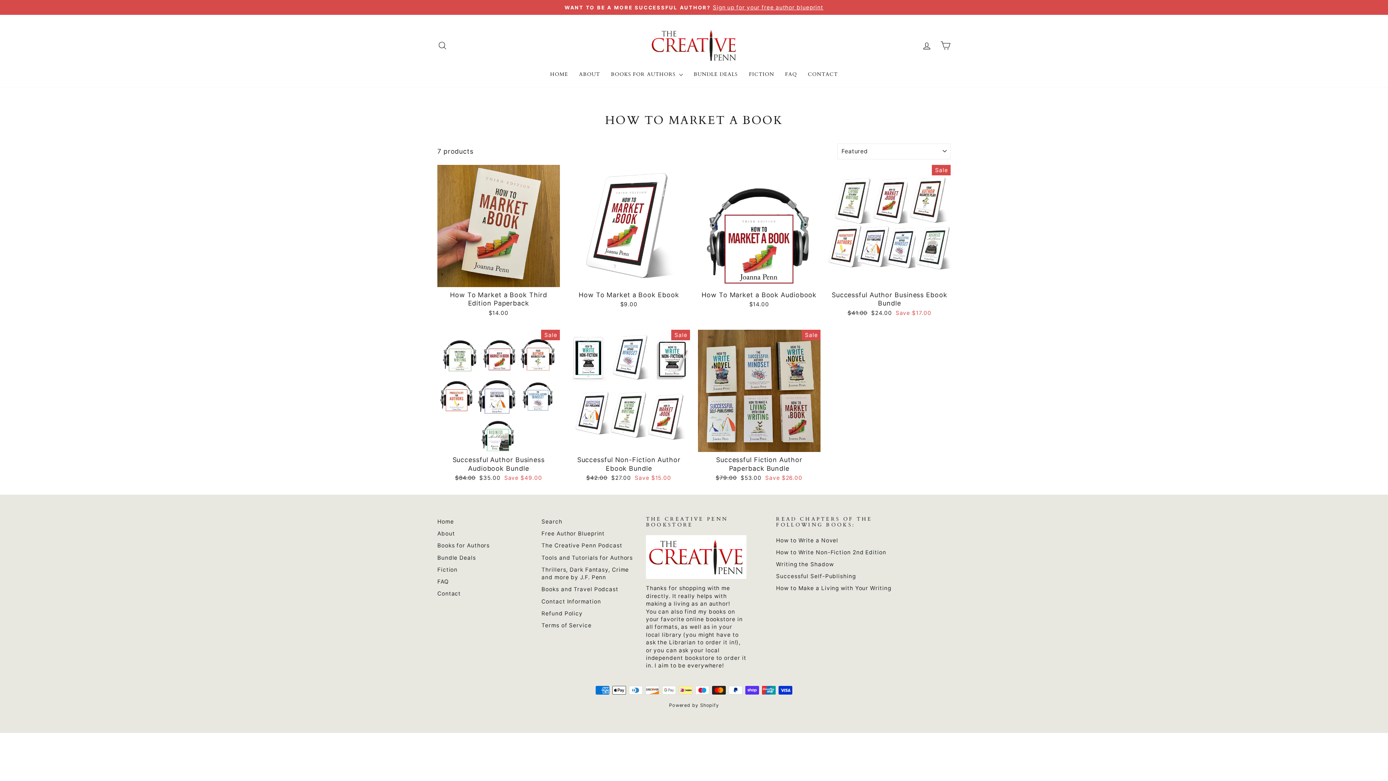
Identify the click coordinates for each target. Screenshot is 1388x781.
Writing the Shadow (805, 564)
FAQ (791, 74)
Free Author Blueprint (573, 533)
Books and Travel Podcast (579, 589)
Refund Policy (562, 613)
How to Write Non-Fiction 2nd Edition (831, 552)
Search (551, 521)
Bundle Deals (716, 74)
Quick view (498, 278)
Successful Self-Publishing (816, 576)
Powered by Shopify (694, 705)
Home (559, 74)
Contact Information (571, 601)
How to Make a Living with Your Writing (833, 588)
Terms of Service (566, 625)
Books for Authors (644, 74)
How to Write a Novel (807, 540)
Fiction (761, 74)
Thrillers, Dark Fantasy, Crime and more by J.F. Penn (585, 573)
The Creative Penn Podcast (581, 545)
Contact (823, 74)
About (589, 74)
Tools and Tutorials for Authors (587, 557)
